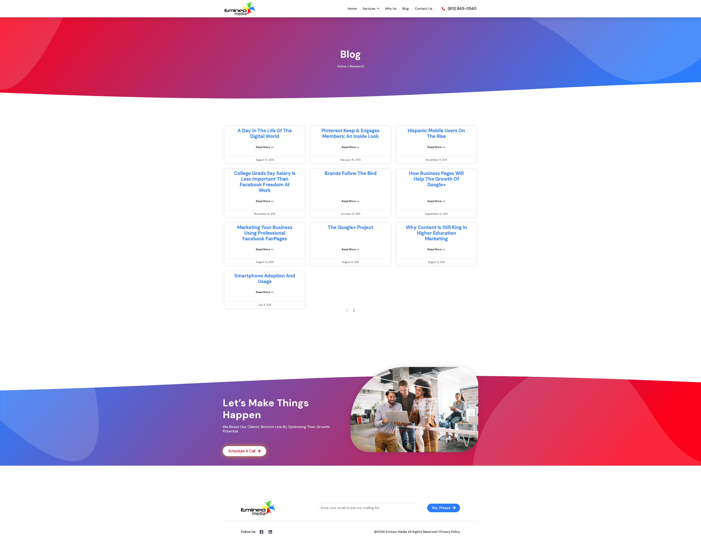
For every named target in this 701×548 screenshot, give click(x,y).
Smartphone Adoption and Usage (264, 278)
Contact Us (423, 8)
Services (369, 8)
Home (352, 8)
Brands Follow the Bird (351, 173)
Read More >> (265, 147)
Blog (405, 8)
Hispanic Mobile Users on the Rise (436, 133)
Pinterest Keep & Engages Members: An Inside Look (350, 133)
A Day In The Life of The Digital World (265, 133)
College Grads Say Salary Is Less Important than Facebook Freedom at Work (265, 182)
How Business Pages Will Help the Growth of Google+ (436, 179)
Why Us (391, 8)
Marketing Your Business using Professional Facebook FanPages (264, 233)
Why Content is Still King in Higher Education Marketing (436, 233)
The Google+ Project (350, 227)
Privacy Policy (449, 532)
